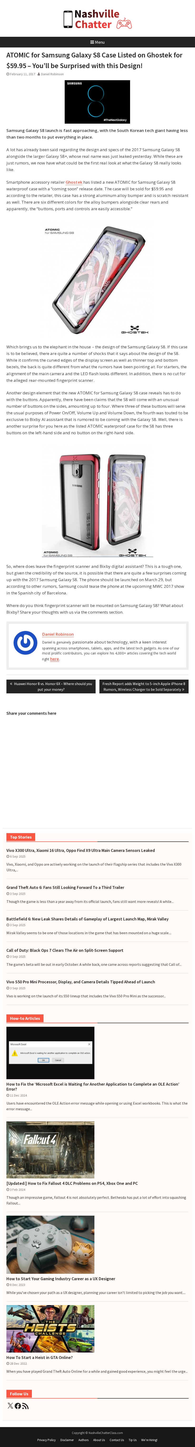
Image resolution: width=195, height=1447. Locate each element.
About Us (99, 1440)
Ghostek (74, 182)
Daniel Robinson (52, 74)
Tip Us (132, 1440)
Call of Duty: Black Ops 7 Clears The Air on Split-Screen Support (64, 950)
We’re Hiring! (149, 1440)
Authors (83, 1440)
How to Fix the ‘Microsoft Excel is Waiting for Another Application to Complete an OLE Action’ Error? (92, 1087)
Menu (100, 42)
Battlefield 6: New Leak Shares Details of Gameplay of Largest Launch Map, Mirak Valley (87, 919)
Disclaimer (67, 1440)
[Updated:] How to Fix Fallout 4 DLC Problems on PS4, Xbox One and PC (72, 1183)
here (54, 659)
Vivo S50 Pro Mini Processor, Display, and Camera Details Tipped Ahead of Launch (80, 982)
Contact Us (117, 1440)
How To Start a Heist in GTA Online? (39, 1357)
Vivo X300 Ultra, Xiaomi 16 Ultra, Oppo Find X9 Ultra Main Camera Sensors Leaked (80, 850)
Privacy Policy (46, 1440)
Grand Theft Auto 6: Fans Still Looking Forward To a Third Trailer (65, 887)
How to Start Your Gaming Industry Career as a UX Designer (60, 1278)
